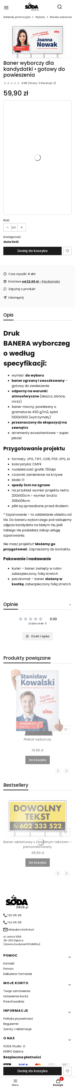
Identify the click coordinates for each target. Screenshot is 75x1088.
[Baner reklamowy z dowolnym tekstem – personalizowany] (37, 817)
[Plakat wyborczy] (37, 701)
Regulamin (11, 1024)
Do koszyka (37, 760)
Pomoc (8, 969)
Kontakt (9, 963)
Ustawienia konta (15, 996)
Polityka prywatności (18, 1019)
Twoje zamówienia (16, 991)
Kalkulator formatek (17, 974)
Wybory (40, 17)
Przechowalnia (13, 1001)
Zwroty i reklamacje (17, 1029)
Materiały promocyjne (16, 17)
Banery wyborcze (61, 17)
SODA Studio (12, 1046)
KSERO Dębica (13, 1051)
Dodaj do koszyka (33, 250)
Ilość (6, 220)
